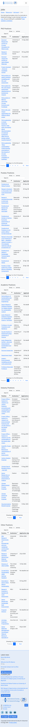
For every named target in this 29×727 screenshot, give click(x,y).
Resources (9, 12)
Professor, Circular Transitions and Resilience (6, 327)
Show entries (14, 31)
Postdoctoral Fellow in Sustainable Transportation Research (5, 254)
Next (26, 380)
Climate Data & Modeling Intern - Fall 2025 (6, 468)
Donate (5, 709)
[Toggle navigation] (26, 2)
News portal (7, 672)
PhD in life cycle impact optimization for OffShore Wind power (6, 113)
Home (2, 12)
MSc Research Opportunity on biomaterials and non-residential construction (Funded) (5, 543)
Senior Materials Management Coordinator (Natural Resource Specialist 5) (5, 632)
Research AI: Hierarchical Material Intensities (4, 557)
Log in (5, 716)
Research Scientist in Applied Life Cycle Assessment (4, 592)
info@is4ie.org (7, 705)
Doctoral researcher (7, 350)
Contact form (6, 707)
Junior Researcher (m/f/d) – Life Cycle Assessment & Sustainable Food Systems (6, 343)
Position (3, 37)
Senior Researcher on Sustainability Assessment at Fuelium (5, 476)
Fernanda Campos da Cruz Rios (9, 667)
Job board (16, 12)
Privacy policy (13, 722)
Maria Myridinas (5, 657)
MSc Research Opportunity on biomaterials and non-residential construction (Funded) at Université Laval (14, 690)
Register (13, 716)
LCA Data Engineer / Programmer (5, 622)
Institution (15, 37)
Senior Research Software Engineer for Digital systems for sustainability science (6, 308)
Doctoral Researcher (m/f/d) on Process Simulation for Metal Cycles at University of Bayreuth (13, 678)
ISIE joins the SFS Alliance (8, 662)
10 (23, 165)
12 (23, 277)
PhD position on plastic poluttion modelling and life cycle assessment (6, 79)
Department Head (6, 355)
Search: (6, 33)
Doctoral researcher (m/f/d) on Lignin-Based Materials (5, 60)
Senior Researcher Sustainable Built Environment (5, 603)
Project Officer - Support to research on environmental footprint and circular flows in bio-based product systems (5, 424)
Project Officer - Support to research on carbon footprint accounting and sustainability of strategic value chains (5, 406)
